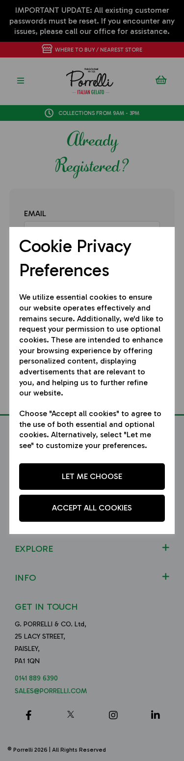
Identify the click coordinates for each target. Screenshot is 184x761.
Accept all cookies (92, 507)
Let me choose (92, 476)
